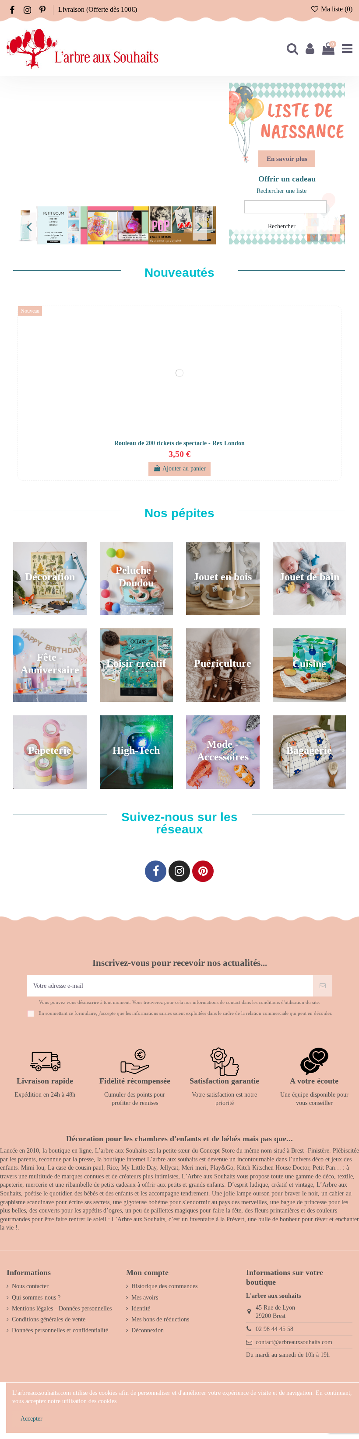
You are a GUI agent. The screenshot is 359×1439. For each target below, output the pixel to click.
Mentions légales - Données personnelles (62, 1308)
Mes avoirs (144, 1297)
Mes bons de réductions (160, 1319)
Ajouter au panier (184, 468)
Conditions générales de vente (48, 1319)
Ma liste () (335, 9)
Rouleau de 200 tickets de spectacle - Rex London (179, 443)
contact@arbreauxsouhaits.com (294, 1342)
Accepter (31, 1418)
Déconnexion (147, 1330)
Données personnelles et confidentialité (60, 1330)
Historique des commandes (164, 1286)
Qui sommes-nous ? (36, 1297)
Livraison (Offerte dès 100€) (97, 9)
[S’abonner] (322, 985)
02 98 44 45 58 (274, 1329)
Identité (140, 1308)
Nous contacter (30, 1286)
